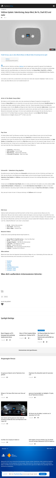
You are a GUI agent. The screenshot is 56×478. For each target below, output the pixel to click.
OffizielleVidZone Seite (12, 267)
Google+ (9, 264)
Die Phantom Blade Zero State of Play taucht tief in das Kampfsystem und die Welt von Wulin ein (46, 336)
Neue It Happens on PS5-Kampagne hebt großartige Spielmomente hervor (8, 335)
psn (2, 296)
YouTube (9, 265)
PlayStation (8, 6)
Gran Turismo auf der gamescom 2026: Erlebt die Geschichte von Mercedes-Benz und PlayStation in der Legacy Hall (13, 419)
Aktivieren (42, 474)
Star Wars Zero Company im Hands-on (10, 439)
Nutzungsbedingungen (7, 471)
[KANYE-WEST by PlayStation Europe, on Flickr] (28, 89)
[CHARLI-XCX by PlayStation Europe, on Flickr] (28, 124)
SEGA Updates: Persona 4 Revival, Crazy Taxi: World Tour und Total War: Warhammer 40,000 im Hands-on (41, 440)
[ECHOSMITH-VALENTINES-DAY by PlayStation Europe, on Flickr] (28, 162)
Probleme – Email (11, 268)
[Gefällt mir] (10, 340)
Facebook (9, 261)
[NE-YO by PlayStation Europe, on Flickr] (28, 201)
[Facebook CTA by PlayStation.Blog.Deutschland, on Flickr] (28, 282)
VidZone (7, 59)
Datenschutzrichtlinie (19, 471)
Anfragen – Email (11, 270)
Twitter (9, 262)
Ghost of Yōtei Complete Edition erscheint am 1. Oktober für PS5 (27, 334)
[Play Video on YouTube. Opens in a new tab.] (52, 50)
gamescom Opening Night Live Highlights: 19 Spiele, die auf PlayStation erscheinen (41, 394)
